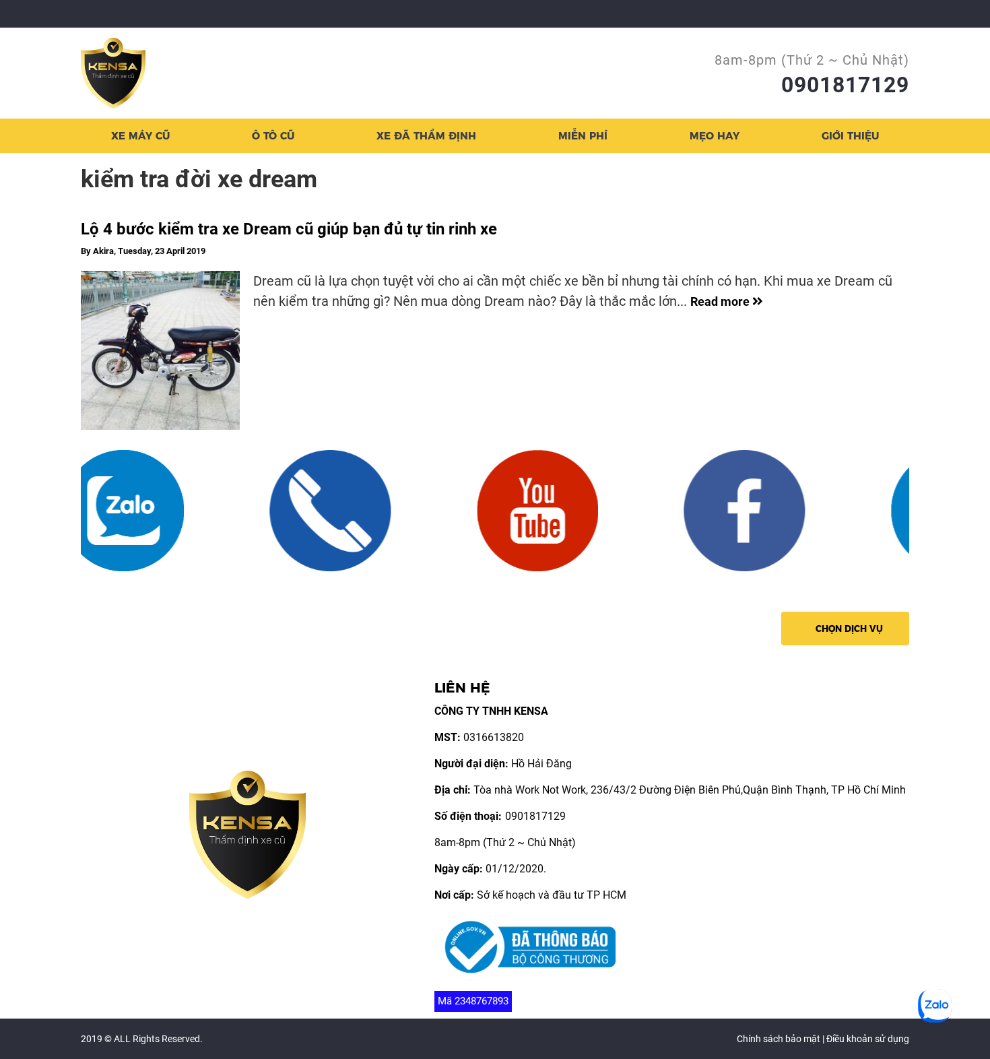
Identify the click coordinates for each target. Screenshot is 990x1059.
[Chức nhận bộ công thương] (527, 946)
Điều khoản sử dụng (867, 1038)
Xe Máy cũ (140, 135)
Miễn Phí (582, 135)
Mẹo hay (714, 135)
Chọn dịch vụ (849, 628)
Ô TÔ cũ (273, 135)
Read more (721, 301)
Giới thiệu (850, 135)
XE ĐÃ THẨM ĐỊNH (426, 135)
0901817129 (845, 85)
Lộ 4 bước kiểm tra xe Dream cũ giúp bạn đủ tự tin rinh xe (289, 229)
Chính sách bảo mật (778, 1038)
